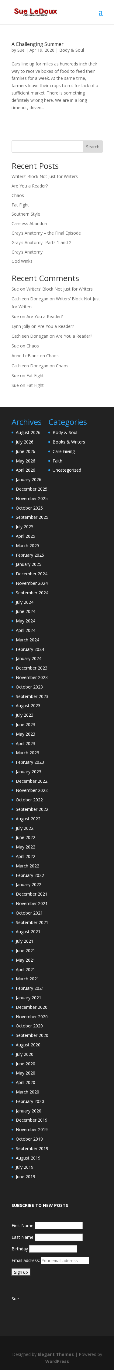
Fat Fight (20, 205)
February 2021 (30, 988)
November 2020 (32, 1016)
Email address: (26, 1260)
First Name (22, 1225)
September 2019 (32, 1148)
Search (92, 147)
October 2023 (29, 687)
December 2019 (31, 1120)
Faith (57, 461)
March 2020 (27, 1092)
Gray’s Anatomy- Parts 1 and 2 (41, 242)
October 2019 (29, 1139)
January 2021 (28, 998)
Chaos (18, 195)
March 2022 (27, 866)
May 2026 (25, 461)
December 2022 (31, 781)
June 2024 (25, 611)
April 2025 (25, 536)
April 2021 (25, 969)
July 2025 (24, 526)
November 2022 (32, 790)
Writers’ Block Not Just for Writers (45, 176)
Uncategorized (67, 470)
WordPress (57, 1361)
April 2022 (25, 856)
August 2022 (28, 819)
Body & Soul (71, 50)
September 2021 (32, 922)
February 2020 (30, 1101)
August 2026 (28, 432)
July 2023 (24, 715)
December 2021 (31, 894)
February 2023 (30, 762)
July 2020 (24, 1054)
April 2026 (25, 470)
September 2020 (32, 1035)
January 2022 (28, 884)
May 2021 (25, 960)
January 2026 (28, 479)
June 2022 (25, 837)
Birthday (20, 1249)
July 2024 (24, 602)
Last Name (22, 1237)
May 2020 (25, 1073)
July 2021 (24, 941)
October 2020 (29, 1026)
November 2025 (32, 498)
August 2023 (28, 705)
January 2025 (28, 564)
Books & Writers (69, 442)
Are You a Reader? (30, 186)
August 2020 (28, 1045)
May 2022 (25, 847)
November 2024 (32, 583)
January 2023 (28, 771)
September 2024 (32, 593)
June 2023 (25, 724)
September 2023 (32, 696)
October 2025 (29, 508)
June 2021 (25, 950)
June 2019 (25, 1176)
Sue (21, 50)
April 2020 (25, 1082)
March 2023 (27, 753)
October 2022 (29, 800)
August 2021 (28, 931)
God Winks (22, 261)
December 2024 (31, 574)
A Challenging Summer (38, 44)
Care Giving (64, 451)
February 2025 (30, 555)
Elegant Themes (56, 1354)
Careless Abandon (29, 223)
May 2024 (25, 621)
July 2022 (24, 828)
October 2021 (29, 913)
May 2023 (25, 734)
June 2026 (25, 451)
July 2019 (24, 1167)
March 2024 (27, 640)
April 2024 (25, 630)
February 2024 (30, 649)
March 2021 (27, 979)
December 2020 (31, 1007)
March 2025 (27, 545)
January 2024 (28, 658)
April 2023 (25, 743)
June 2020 (25, 1064)
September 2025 (32, 517)
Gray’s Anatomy (27, 252)
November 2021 (32, 903)
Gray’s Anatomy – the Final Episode (46, 233)
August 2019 (28, 1158)
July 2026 (24, 442)
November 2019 (32, 1129)
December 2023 (31, 668)
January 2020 (28, 1111)
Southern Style (26, 214)
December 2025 (31, 489)
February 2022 (30, 875)
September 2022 (32, 809)
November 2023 (32, 677)
